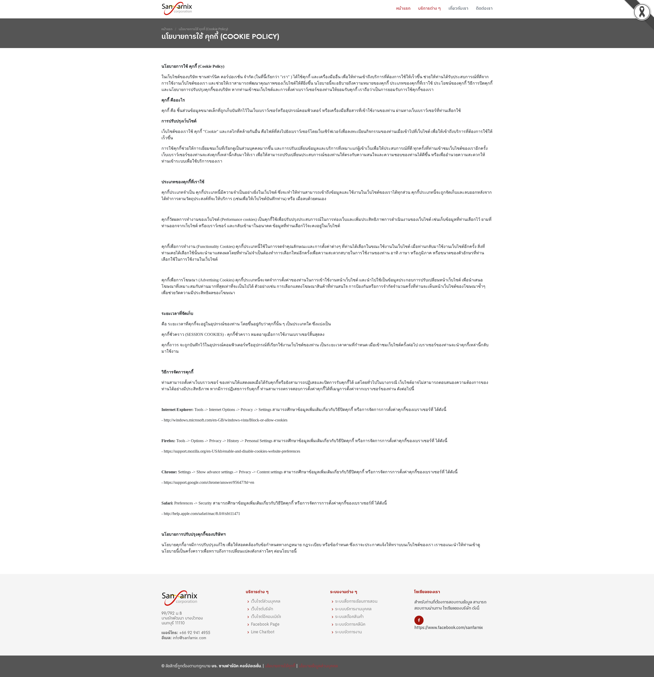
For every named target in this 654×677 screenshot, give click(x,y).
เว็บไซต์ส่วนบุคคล (265, 602)
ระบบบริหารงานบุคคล (353, 609)
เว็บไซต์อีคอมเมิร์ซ (266, 617)
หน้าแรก (403, 8)
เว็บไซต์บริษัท (262, 609)
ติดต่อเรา (484, 8)
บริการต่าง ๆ (429, 8)
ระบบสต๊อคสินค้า (349, 617)
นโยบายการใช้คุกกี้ (280, 666)
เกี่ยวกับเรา (458, 8)
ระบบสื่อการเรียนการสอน (356, 602)
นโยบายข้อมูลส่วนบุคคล (318, 666)
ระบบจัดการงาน (348, 632)
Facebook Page (265, 625)
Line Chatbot (262, 632)
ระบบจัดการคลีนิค (350, 625)
